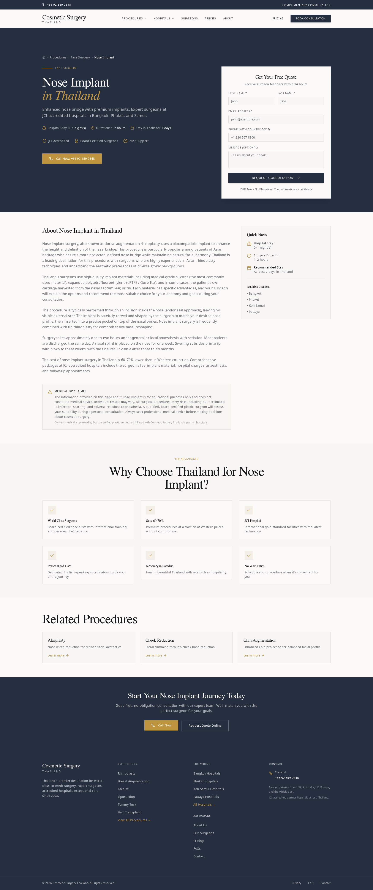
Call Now (164, 725)
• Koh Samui (256, 305)
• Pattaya (253, 311)
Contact (199, 856)
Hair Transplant (129, 812)
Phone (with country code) (249, 129)
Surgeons (189, 18)
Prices (210, 18)
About (228, 18)
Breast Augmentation (133, 781)
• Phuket (253, 299)
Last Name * (287, 93)
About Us (200, 825)
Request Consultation (272, 178)
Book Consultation (311, 18)
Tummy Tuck (127, 804)
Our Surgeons (203, 833)
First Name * (237, 93)
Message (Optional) (243, 147)
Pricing (278, 18)
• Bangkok (254, 293)
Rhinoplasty (126, 773)
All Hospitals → (204, 804)
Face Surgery (80, 57)
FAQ (311, 883)
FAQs (197, 848)
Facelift (123, 789)
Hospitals (162, 18)
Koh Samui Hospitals (208, 789)
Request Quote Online (205, 725)
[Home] (43, 57)
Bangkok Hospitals (207, 773)
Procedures (132, 18)
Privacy (296, 883)
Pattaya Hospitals (206, 797)
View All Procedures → (134, 820)
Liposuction (126, 797)
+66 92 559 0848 (287, 778)
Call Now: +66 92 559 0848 (75, 158)
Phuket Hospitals (205, 781)
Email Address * (240, 111)
